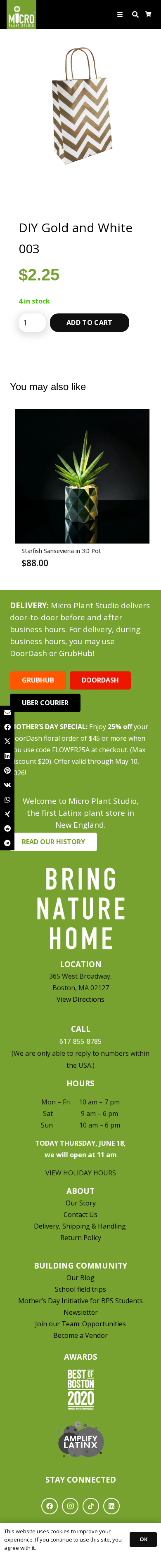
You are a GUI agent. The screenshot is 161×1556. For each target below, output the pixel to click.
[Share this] (7, 727)
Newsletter (81, 1312)
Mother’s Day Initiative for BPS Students (80, 1300)
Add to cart (89, 322)
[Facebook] (49, 1506)
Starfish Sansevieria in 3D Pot (59, 551)
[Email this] (7, 713)
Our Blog (80, 1277)
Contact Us (80, 1214)
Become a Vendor (80, 1335)
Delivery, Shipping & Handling (81, 1226)
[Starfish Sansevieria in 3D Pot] (80, 476)
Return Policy (80, 1237)
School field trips (80, 1289)
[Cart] (148, 14)
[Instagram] (70, 1506)
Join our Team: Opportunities (80, 1323)
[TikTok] (91, 1506)
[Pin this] (7, 770)
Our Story (81, 1203)
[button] (120, 14)
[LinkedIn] (111, 1506)
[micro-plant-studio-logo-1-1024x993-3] (21, 14)
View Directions (80, 999)
